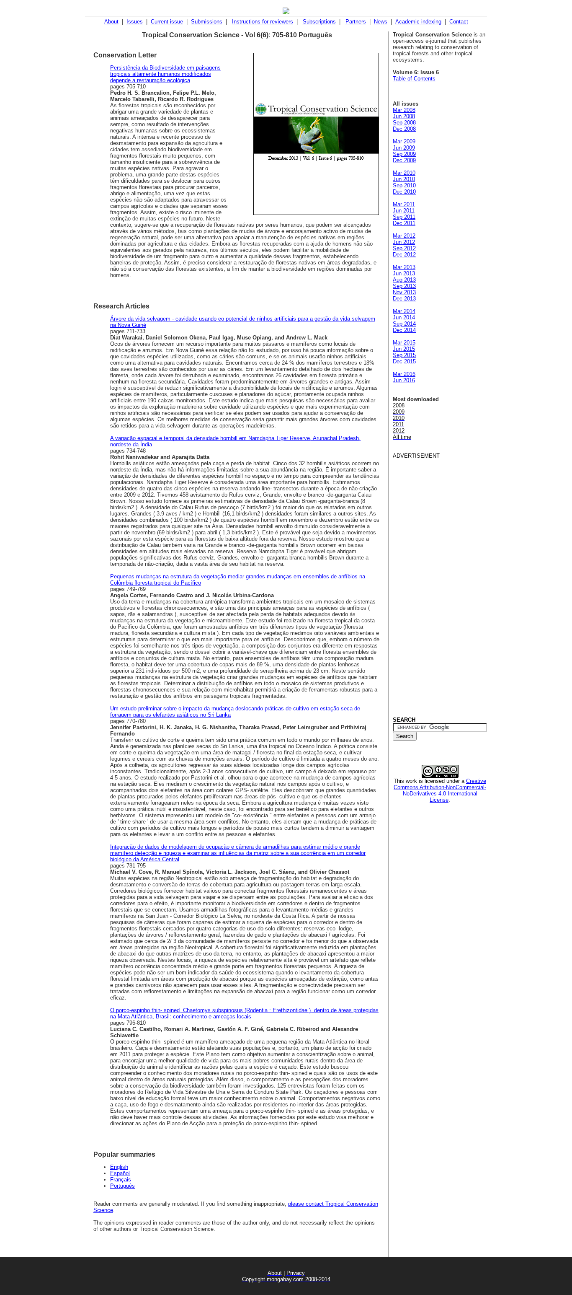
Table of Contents (414, 78)
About (111, 21)
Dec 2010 (404, 192)
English (119, 1167)
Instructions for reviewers (262, 21)
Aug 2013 (404, 280)
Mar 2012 (404, 236)
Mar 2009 (404, 141)
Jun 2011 (404, 210)
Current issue (167, 21)
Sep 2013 (404, 286)
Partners (355, 21)
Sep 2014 (404, 324)
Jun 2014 (404, 317)
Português (122, 1186)
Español (120, 1173)
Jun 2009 (404, 148)
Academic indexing (418, 21)
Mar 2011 (404, 204)
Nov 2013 (404, 292)
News (380, 21)
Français (120, 1179)
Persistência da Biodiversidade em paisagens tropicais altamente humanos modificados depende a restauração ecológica (165, 74)
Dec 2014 (404, 330)
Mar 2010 (404, 173)
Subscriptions (319, 21)
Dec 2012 (404, 254)
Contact (458, 21)
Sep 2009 (404, 154)
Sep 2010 (404, 185)
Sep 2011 (404, 217)
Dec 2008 (404, 129)
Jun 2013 (404, 273)
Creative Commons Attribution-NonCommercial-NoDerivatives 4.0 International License (440, 790)
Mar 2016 (404, 374)
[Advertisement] (426, 584)
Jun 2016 (404, 380)
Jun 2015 (404, 349)
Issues (134, 21)
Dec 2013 (404, 298)
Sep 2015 (404, 355)
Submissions (206, 21)
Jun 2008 (404, 116)
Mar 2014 (404, 311)
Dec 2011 (404, 223)
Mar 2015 (404, 342)
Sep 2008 (404, 122)
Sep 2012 (404, 248)
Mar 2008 (404, 110)
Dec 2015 (404, 361)
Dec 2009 (404, 160)
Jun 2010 (404, 179)
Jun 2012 (404, 242)
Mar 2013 (404, 267)
